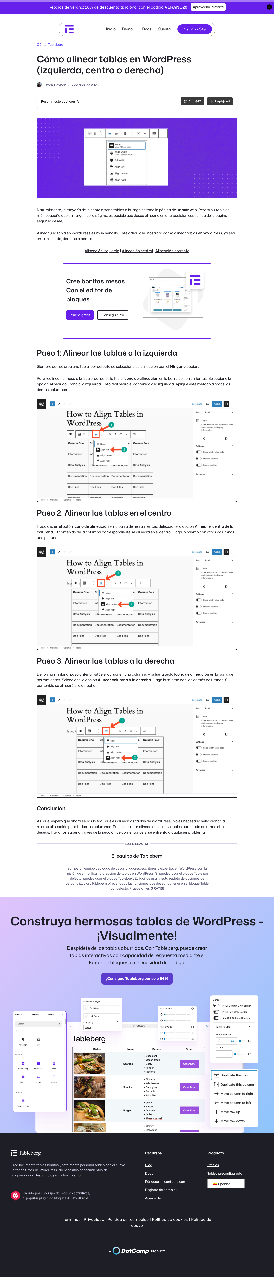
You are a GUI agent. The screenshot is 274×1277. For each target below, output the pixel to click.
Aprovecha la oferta (208, 7)
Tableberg (55, 44)
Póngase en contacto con (165, 1181)
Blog (148, 1165)
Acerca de (153, 1198)
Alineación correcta (172, 250)
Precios (213, 1165)
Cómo (42, 44)
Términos (72, 1219)
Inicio (111, 29)
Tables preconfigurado (224, 1173)
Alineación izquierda (102, 250)
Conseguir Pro (112, 315)
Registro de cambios (161, 1189)
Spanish (224, 1184)
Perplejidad (222, 101)
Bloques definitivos (74, 1193)
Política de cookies (170, 1219)
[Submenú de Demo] (134, 29)
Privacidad (94, 1219)
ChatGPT (195, 101)
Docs (149, 1173)
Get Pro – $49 (195, 29)
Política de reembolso (128, 1219)
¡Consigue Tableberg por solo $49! (137, 978)
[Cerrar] (269, 7)
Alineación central (137, 250)
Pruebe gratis (80, 315)
